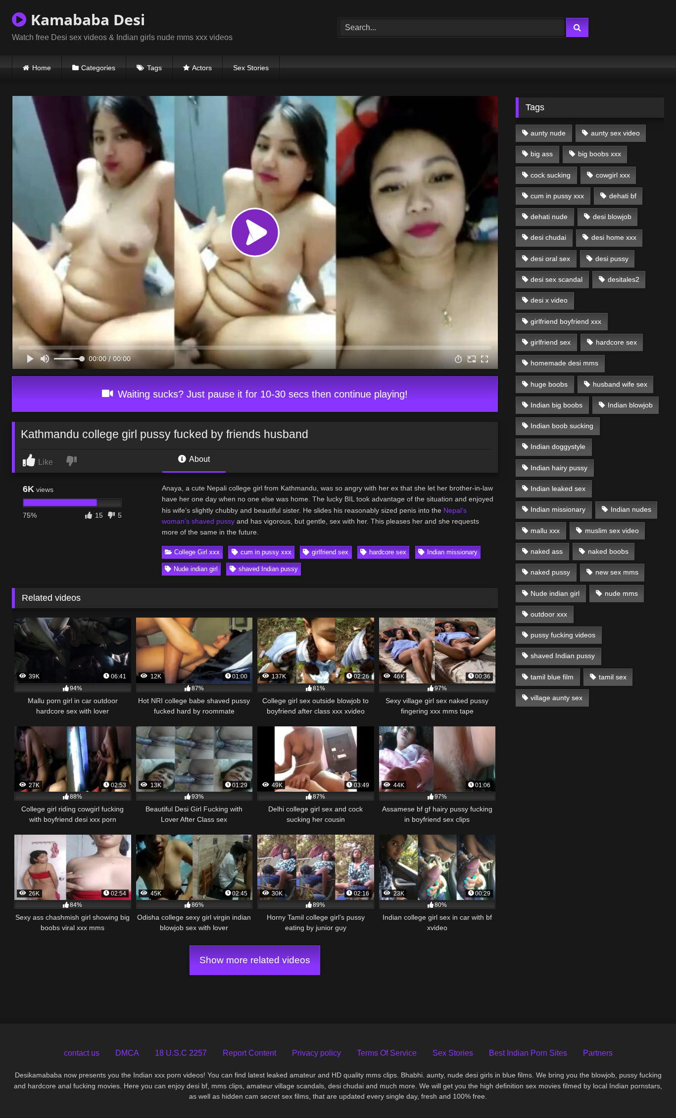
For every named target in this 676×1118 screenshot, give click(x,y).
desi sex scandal (556, 279)
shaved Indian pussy (268, 569)
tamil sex (613, 677)
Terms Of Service (387, 1053)
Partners (598, 1053)
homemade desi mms (564, 363)
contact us (81, 1053)
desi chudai (548, 237)
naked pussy (550, 572)
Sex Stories (251, 68)
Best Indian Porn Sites (528, 1053)
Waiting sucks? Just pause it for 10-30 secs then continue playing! (261, 394)
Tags (154, 68)
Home (41, 68)
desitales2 (623, 279)
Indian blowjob (630, 405)
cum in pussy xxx (266, 552)
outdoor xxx (549, 614)
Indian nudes (631, 509)
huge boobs (549, 384)
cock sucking (551, 175)
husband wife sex (620, 384)
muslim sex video (612, 531)
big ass (542, 154)
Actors (202, 68)
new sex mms (616, 572)
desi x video (549, 300)
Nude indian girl (196, 569)
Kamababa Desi (86, 19)
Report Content (249, 1053)
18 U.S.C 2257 (181, 1053)
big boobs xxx (599, 154)
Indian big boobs (556, 405)
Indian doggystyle (558, 446)
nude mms (621, 593)
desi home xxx (613, 237)
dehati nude (549, 217)
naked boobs (608, 551)
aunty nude (548, 133)
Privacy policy (316, 1053)
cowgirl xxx (613, 175)
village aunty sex (556, 698)
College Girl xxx (197, 552)
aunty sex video (615, 133)
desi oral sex (550, 259)
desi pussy (611, 259)
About (199, 459)
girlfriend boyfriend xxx (566, 321)
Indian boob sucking (562, 426)
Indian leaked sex (558, 488)
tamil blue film (552, 677)
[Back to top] (645, 1088)
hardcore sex (387, 552)
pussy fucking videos (563, 635)
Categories (98, 68)
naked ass (547, 551)
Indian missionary (452, 552)
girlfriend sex (330, 552)
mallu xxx (545, 531)
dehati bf (622, 196)
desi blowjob (612, 217)
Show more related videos (254, 960)
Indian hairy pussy (559, 468)
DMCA (127, 1053)
